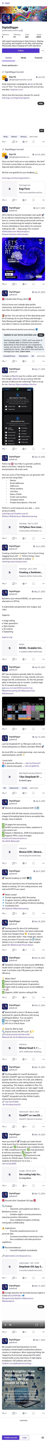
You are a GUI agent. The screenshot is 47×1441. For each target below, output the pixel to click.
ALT (41, 130)
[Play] (5, 1325)
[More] (43, 141)
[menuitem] (23, 1316)
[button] (23, 1316)
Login (24, 1437)
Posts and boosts (9, 65)
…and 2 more (33, 137)
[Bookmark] (33, 141)
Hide (41, 103)
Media (23, 58)
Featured (38, 58)
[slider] (23, 1321)
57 (15, 37)
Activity (8, 58)
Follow (21, 51)
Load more (23, 1420)
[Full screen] (41, 1325)
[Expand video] (37, 1325)
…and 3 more (33, 788)
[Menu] (42, 50)
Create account (10, 1437)
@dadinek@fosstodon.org (11, 30)
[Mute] (10, 1325)
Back (7, 3)
